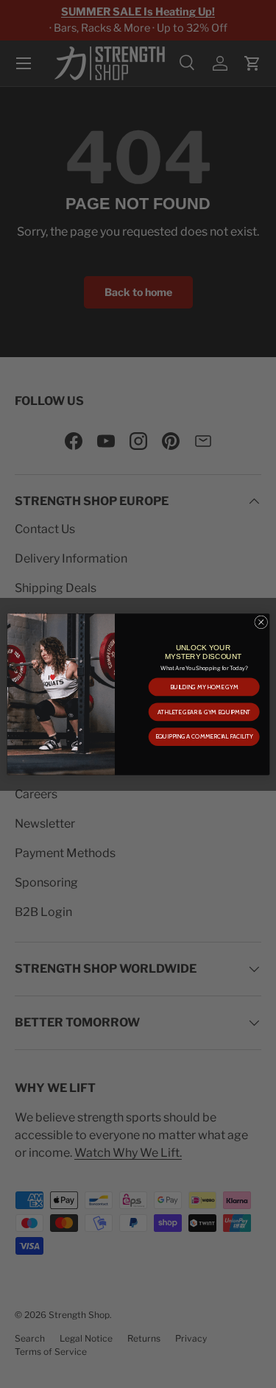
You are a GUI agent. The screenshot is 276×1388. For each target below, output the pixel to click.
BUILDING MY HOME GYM (203, 686)
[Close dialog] (260, 621)
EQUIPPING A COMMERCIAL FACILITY (203, 736)
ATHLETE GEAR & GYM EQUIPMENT (203, 711)
